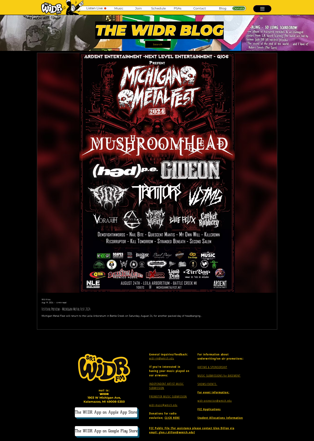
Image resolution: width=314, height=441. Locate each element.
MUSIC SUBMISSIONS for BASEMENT (219, 376)
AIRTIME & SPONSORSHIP (212, 367)
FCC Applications (209, 409)
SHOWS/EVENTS (207, 384)
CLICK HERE (172, 418)
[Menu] (262, 8)
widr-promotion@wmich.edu (215, 401)
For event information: (213, 392)
